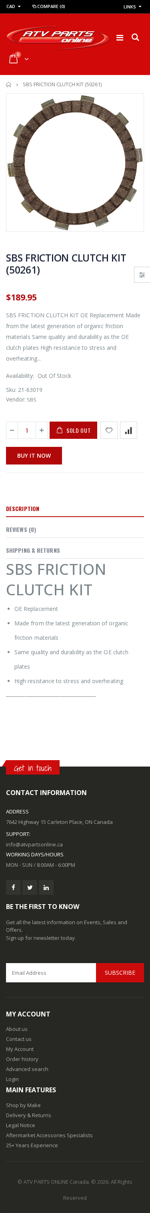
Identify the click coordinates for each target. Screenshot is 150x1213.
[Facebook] (13, 887)
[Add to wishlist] (109, 430)
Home (9, 84)
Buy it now (34, 455)
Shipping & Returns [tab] (33, 550)
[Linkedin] (46, 887)
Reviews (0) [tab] (21, 529)
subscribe (120, 972)
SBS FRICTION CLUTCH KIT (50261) (66, 263)
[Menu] (119, 37)
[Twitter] (29, 887)
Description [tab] (22, 508)
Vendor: (16, 399)
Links (130, 7)
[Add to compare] (128, 430)
